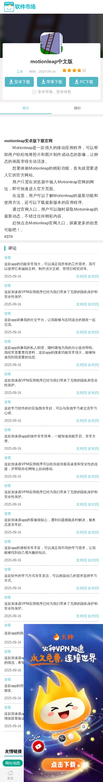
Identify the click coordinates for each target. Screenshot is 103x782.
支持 (79, 276)
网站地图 (12, 763)
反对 (91, 276)
